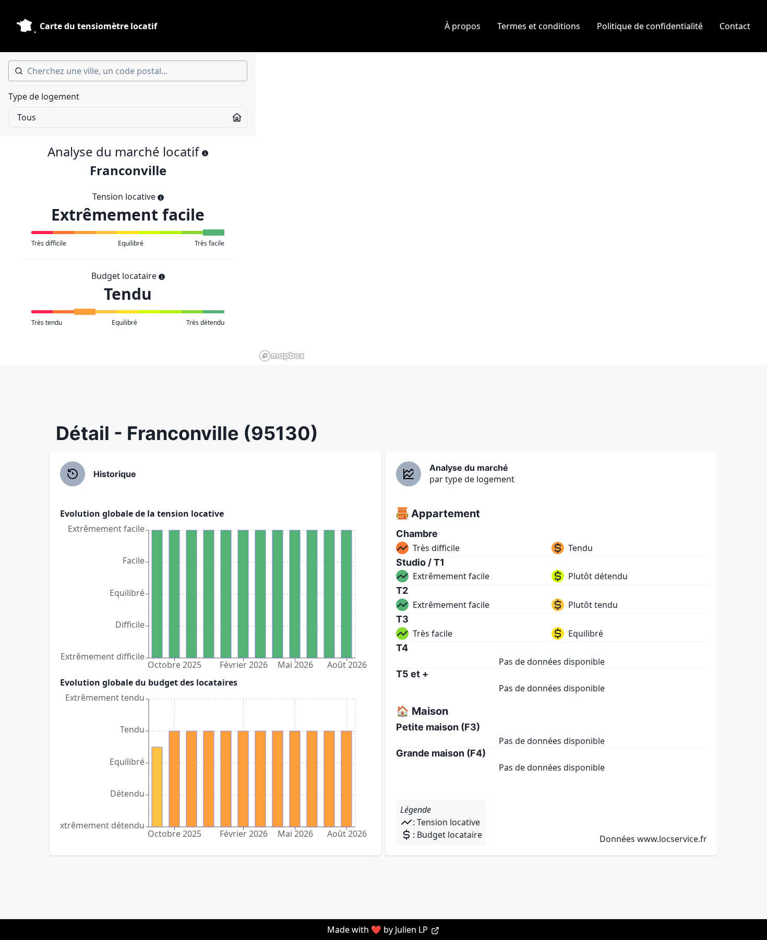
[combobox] (127, 70)
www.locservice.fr (672, 839)
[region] (511, 208)
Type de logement (43, 96)
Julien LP (412, 929)
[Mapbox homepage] (282, 356)
